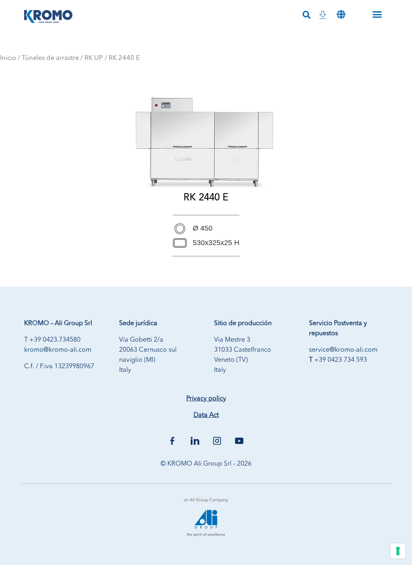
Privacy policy (206, 399)
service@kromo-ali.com (343, 350)
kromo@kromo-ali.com (57, 350)
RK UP (93, 58)
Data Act (206, 415)
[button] (341, 14)
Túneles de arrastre (50, 58)
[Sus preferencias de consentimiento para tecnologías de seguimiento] (398, 551)
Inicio (8, 58)
